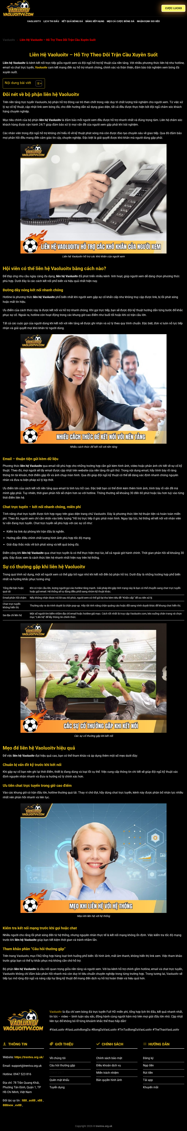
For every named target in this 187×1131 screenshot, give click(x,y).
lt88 (24, 1100)
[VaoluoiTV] (21, 8)
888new (8, 1105)
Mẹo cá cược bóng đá (120, 21)
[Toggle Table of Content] (37, 83)
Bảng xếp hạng (94, 21)
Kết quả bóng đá (72, 21)
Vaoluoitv (9, 40)
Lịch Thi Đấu (51, 21)
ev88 (18, 1105)
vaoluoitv (34, 21)
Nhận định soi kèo (148, 21)
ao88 (32, 1100)
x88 (39, 1100)
